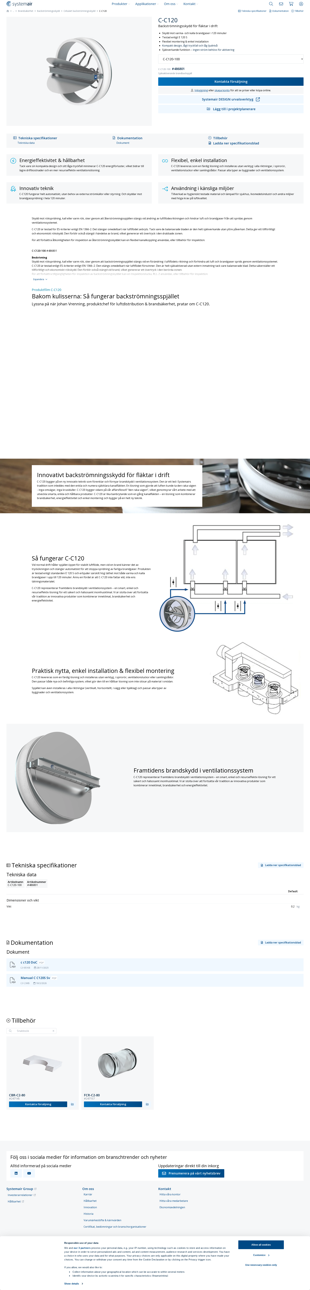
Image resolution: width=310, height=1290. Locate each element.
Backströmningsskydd (48, 10)
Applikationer (145, 4)
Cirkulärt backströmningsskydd (79, 10)
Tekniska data (26, 142)
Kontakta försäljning (231, 81)
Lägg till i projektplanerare (234, 109)
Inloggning (201, 90)
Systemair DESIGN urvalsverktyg (227, 99)
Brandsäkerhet (25, 10)
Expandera (38, 279)
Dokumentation (280, 10)
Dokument (122, 142)
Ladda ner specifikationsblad (236, 143)
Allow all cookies (261, 1244)
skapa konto (222, 90)
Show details (71, 1283)
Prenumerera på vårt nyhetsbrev (194, 1173)
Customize (259, 1255)
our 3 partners (82, 1248)
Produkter (119, 4)
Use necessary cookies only (261, 1265)
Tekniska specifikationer (253, 10)
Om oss (170, 4)
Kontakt (189, 4)
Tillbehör (299, 10)
